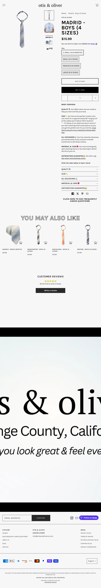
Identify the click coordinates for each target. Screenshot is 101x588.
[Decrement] (64, 98)
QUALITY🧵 (66, 169)
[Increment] (95, 98)
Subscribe (41, 518)
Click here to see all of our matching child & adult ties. (78, 130)
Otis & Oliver (66, 17)
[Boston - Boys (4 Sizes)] (88, 235)
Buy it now (80, 90)
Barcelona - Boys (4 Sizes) (60, 250)
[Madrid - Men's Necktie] (13, 235)
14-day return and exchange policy (78, 157)
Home (63, 13)
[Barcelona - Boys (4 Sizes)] (63, 235)
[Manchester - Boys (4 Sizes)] (38, 235)
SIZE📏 (64, 174)
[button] (73, 193)
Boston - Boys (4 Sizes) (87, 249)
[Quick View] (20, 242)
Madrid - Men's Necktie (12, 249)
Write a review (50, 290)
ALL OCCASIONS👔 (69, 179)
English (91, 561)
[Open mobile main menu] (3, 5)
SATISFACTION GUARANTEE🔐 (74, 188)
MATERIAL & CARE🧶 (70, 183)
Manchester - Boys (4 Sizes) (36, 250)
